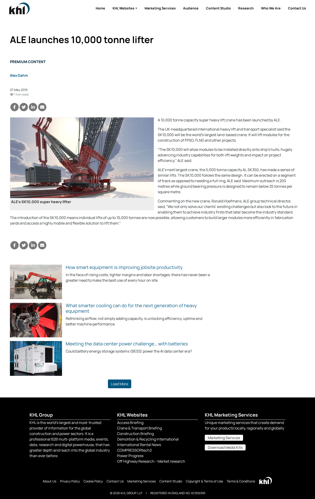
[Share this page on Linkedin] (33, 107)
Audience (191, 8)
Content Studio (218, 8)
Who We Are (271, 8)
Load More (119, 383)
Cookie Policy (93, 481)
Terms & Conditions (241, 481)
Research (246, 8)
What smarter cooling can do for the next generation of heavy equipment (131, 308)
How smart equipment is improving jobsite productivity (124, 267)
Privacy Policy (70, 481)
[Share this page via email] (42, 107)
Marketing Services (160, 8)
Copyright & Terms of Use (204, 481)
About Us (49, 481)
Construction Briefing (135, 433)
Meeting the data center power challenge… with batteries (127, 344)
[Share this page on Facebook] (14, 107)
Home (100, 8)
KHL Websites (123, 8)
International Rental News (139, 444)
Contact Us (297, 8)
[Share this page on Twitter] (24, 107)
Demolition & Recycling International (148, 439)
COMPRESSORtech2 (134, 450)
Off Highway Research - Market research (151, 461)
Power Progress (130, 455)
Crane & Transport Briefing (139, 428)
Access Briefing (130, 422)
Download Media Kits (225, 447)
